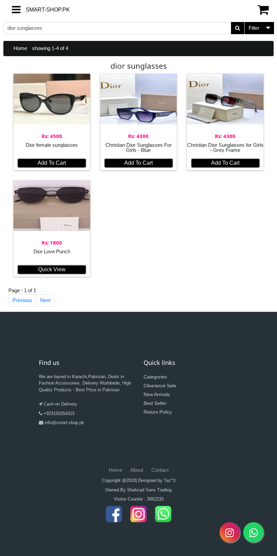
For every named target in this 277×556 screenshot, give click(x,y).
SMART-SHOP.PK (35, 10)
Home (20, 48)
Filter (254, 28)
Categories (155, 376)
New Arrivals (157, 394)
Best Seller (155, 403)
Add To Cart (51, 163)
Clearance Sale (160, 385)
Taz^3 (169, 480)
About (136, 470)
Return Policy (158, 412)
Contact (160, 470)
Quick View (52, 269)
